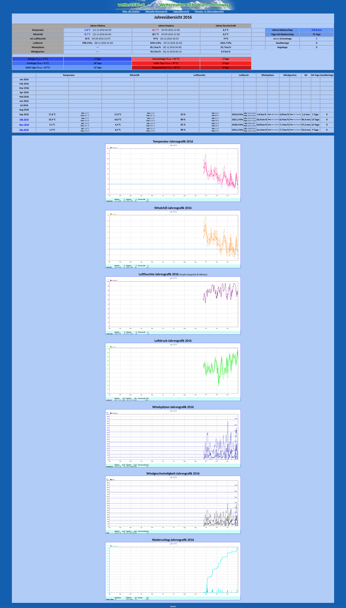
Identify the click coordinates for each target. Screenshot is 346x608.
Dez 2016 (24, 130)
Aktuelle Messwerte (156, 11)
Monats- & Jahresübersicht (209, 11)
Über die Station (131, 11)
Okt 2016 (24, 119)
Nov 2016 (24, 125)
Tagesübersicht (181, 11)
